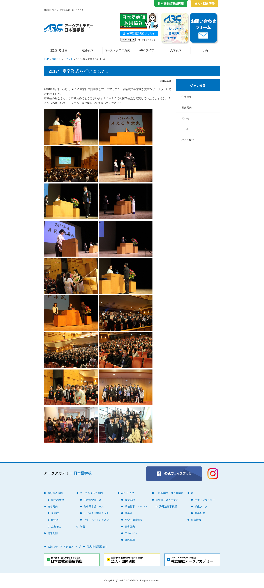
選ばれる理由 (58, 50)
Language (127, 39)
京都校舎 (56, 526)
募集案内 (187, 107)
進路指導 (130, 539)
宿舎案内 (130, 526)
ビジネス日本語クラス (96, 513)
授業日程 (130, 499)
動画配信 (200, 513)
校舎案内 (53, 506)
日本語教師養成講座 (171, 3)
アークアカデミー (68, 473)
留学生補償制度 (133, 519)
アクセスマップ (149, 40)
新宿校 (55, 519)
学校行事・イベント (136, 506)
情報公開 (53, 533)
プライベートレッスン (96, 519)
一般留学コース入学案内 (169, 493)
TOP (46, 59)
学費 (205, 50)
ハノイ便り (188, 139)
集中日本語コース (94, 506)
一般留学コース (92, 499)
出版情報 (196, 519)
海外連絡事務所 (168, 506)
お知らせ (56, 59)
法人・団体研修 (204, 3)
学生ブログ (201, 506)
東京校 (55, 513)
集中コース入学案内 (167, 499)
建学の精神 (57, 499)
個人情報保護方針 (97, 546)
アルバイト (131, 533)
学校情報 (187, 96)
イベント (68, 59)
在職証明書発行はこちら (141, 33)
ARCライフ (127, 493)
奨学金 (128, 513)
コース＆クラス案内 (91, 493)
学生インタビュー (205, 499)
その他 (185, 118)
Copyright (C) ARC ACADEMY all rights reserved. (132, 580)
